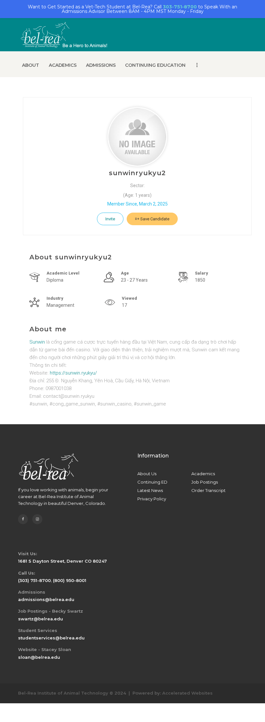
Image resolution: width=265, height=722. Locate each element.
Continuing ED (152, 482)
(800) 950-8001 (69, 580)
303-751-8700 (180, 7)
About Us (146, 473)
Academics (203, 473)
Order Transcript (208, 490)
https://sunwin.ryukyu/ (73, 373)
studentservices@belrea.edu (51, 637)
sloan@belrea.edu (39, 657)
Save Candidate (154, 218)
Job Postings (204, 482)
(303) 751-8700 (34, 580)
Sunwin (37, 342)
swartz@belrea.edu (40, 618)
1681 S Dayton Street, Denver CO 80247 (62, 561)
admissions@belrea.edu (46, 599)
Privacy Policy (151, 498)
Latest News (150, 490)
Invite (110, 218)
